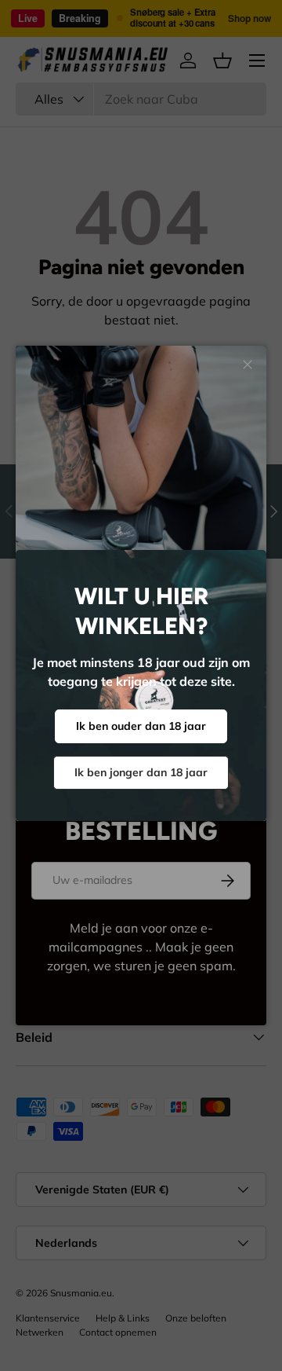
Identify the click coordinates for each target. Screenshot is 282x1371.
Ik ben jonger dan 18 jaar (141, 772)
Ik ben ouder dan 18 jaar (141, 726)
